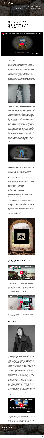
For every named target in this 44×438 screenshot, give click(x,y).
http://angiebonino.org (12, 394)
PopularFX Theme (10, 436)
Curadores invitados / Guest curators (34, 8)
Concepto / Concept (18, 4)
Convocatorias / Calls (37, 4)
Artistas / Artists (20, 8)
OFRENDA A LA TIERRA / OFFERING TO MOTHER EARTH (32, 6)
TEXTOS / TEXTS (27, 4)
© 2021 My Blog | (4, 436)
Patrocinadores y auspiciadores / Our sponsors (32, 10)
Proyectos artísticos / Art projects (34, 13)
